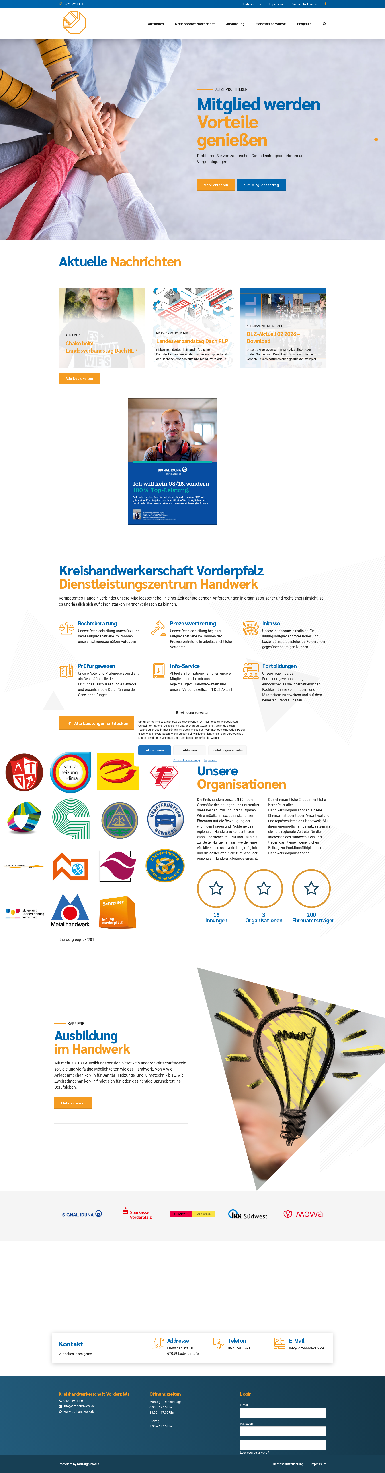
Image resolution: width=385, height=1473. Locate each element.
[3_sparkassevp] (137, 1190)
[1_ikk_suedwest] (248, 1190)
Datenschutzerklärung (186, 760)
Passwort (246, 1400)
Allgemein (73, 311)
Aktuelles (156, 23)
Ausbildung (235, 23)
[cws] (192, 1190)
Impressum (210, 760)
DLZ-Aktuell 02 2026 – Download (273, 313)
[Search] (324, 23)
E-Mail (244, 1381)
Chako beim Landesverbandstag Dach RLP (101, 323)
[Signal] (82, 1190)
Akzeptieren (155, 750)
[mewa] (303, 1190)
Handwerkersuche (271, 23)
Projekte (304, 23)
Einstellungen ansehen (227, 750)
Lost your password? (254, 1428)
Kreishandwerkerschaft (195, 23)
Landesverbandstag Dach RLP (192, 317)
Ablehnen (190, 750)
